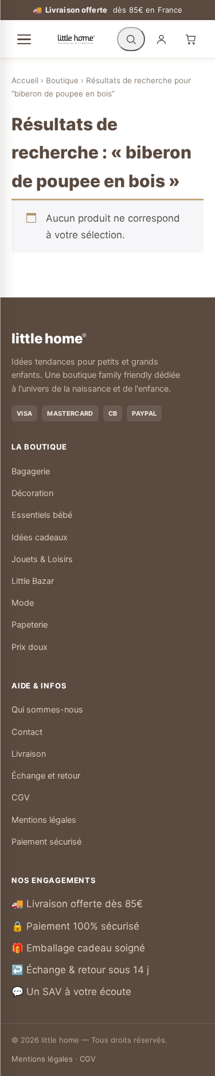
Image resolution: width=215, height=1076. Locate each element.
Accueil (24, 80)
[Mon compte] (161, 39)
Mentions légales (43, 820)
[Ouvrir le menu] (24, 39)
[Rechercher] (131, 39)
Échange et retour (45, 776)
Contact (26, 732)
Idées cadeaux (39, 537)
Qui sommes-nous (47, 710)
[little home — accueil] (76, 39)
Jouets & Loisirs (42, 559)
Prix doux (29, 647)
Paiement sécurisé (46, 842)
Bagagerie (30, 471)
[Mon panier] (191, 39)
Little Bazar (32, 581)
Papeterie (29, 625)
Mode (22, 603)
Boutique (62, 80)
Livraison (28, 754)
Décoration (32, 493)
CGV (20, 797)
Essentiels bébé (41, 515)
